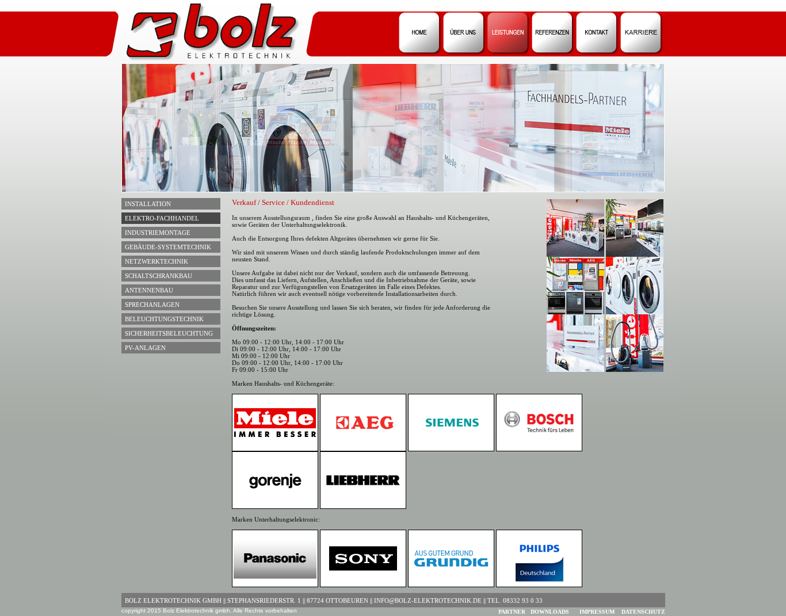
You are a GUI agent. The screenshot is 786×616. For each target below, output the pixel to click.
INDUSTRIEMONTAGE (155, 232)
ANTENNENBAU (147, 290)
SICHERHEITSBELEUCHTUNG (167, 333)
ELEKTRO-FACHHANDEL (160, 218)
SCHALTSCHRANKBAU (156, 275)
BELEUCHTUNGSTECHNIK (162, 318)
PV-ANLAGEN (143, 347)
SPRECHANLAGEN (150, 304)
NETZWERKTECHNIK (154, 261)
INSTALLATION (146, 203)
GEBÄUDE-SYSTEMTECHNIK (166, 247)
